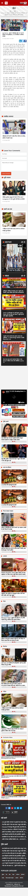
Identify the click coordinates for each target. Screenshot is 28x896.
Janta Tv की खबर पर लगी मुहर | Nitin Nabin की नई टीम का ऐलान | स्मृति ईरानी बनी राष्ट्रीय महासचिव (13, 314)
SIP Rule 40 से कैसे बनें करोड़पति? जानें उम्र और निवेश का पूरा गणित (13, 664)
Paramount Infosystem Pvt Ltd (14, 886)
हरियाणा (22, 874)
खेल (15, 11)
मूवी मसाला (7, 178)
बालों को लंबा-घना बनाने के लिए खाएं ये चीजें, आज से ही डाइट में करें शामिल (13, 549)
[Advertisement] (14, 380)
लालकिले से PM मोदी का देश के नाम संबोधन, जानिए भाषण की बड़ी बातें (14, 837)
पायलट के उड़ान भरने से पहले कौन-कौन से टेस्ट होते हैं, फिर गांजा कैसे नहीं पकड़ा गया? (14, 861)
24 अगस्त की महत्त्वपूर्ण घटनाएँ (8, 485)
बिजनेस (5, 646)
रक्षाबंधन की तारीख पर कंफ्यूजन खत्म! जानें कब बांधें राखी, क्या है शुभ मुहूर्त (13, 594)
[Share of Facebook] (25, 41)
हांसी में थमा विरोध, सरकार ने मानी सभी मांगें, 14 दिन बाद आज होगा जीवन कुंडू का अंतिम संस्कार (14, 832)
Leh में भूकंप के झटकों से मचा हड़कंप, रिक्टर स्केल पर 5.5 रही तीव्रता (14, 863)
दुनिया (3, 874)
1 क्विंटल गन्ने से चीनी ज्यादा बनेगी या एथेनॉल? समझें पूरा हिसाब (14, 230)
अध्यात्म (5, 556)
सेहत (4, 601)
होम (11, 11)
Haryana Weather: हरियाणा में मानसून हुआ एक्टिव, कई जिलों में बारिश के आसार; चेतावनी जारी (14, 829)
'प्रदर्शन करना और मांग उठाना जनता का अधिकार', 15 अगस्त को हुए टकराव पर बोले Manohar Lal (13, 337)
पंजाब (3, 878)
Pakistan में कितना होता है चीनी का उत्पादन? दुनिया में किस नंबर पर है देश (12, 730)
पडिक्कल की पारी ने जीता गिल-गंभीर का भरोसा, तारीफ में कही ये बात (14, 137)
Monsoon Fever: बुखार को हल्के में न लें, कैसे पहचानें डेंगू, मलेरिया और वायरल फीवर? (13, 618)
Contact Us (9, 884)
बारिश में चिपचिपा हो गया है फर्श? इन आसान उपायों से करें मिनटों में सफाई (13, 528)
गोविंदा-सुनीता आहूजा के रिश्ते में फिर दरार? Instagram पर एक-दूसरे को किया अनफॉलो (14, 198)
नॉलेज (4, 691)
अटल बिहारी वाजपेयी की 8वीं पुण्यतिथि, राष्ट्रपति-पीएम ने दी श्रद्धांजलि (14, 834)
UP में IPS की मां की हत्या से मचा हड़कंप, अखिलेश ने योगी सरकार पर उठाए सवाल (14, 853)
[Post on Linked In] (20, 41)
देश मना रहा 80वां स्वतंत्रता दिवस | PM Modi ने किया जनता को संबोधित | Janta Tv (13, 361)
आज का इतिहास (7, 467)
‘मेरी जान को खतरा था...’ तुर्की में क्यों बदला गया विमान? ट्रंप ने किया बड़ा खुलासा (14, 866)
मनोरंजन (17, 874)
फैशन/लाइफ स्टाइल (8, 511)
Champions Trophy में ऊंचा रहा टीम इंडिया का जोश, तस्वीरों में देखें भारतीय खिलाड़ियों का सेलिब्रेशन (14, 269)
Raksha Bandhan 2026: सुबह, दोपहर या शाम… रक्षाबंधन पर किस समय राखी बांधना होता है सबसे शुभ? (13, 573)
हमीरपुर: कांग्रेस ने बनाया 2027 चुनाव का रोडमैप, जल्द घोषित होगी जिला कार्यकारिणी (13, 291)
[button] (4, 257)
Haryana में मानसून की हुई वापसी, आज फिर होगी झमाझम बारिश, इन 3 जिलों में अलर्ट (14, 827)
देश (6, 874)
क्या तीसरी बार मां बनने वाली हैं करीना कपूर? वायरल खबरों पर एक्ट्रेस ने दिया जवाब (12, 439)
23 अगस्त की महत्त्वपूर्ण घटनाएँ (8, 505)
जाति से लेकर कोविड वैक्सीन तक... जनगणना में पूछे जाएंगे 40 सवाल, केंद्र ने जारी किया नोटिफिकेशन (14, 839)
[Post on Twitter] (23, 41)
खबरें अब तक (8, 209)
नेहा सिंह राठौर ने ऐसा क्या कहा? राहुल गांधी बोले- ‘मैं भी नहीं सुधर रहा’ (13, 459)
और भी (23, 242)
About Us (17, 884)
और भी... (14, 442)
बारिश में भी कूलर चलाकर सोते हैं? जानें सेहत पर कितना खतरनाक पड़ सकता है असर (13, 639)
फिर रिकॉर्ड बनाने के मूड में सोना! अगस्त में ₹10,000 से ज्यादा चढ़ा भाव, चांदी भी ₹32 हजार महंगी (13, 684)
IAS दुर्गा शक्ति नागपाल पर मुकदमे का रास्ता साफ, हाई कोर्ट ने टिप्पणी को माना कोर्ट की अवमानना (14, 822)
